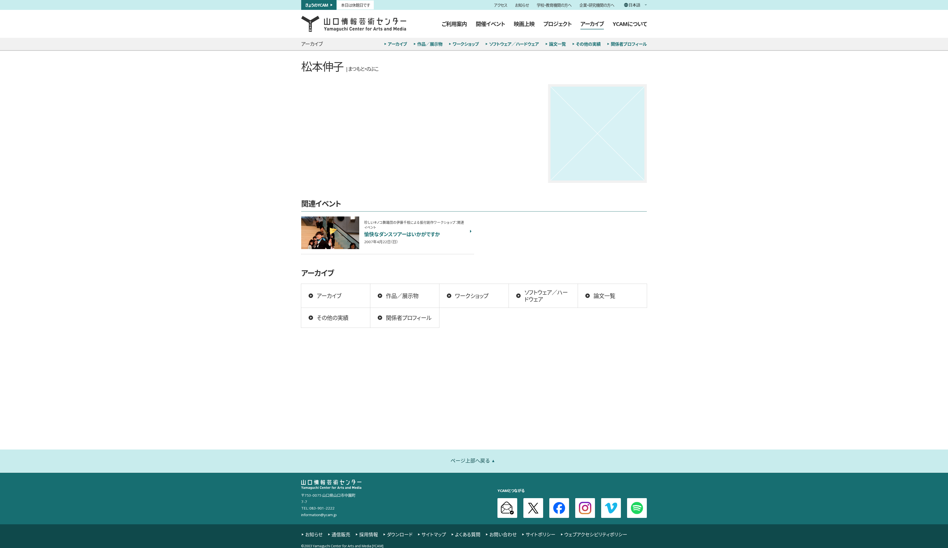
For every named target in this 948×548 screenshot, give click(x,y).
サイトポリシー (540, 534)
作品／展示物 (429, 44)
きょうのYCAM (316, 5)
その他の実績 (588, 44)
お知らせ (522, 5)
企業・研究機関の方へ (596, 5)
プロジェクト (557, 24)
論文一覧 (557, 44)
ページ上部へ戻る (470, 460)
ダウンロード (400, 534)
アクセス (500, 5)
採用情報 (368, 534)
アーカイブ (592, 24)
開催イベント (490, 24)
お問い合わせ (503, 534)
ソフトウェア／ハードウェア (514, 44)
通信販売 (341, 534)
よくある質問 (467, 534)
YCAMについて (630, 24)
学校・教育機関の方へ (554, 5)
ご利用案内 (454, 24)
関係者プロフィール (629, 44)
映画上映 (524, 24)
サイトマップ (433, 534)
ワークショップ (466, 44)
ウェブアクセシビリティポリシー (595, 534)
